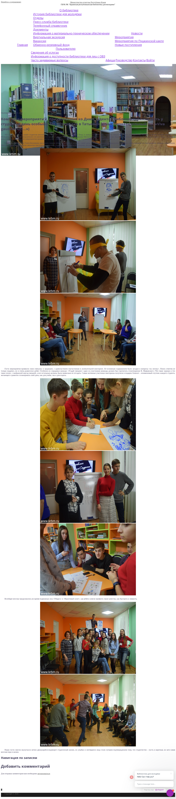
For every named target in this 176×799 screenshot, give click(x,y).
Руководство (124, 60)
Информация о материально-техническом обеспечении (71, 33)
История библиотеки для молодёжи (57, 14)
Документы (40, 29)
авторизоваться (43, 774)
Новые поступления (128, 45)
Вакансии (39, 41)
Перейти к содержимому (11, 2)
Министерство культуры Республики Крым (88, 2)
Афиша (110, 60)
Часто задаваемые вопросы (49, 60)
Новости (137, 33)
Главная (22, 45)
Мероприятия (124, 37)
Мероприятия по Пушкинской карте (139, 41)
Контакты (139, 60)
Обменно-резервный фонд (51, 45)
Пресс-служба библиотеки (50, 22)
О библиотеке (69, 10)
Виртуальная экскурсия (49, 37)
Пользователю (66, 49)
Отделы (38, 18)
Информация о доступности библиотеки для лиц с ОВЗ (68, 56)
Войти (150, 60)
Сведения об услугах (45, 52)
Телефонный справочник (50, 25)
